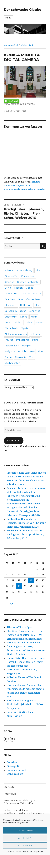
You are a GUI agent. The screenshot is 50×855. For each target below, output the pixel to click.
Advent (9, 270)
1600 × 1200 (21, 111)
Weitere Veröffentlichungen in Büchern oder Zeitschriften (21, 802)
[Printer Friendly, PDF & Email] (25, 101)
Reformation (12, 345)
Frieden (18, 288)
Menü (8, 18)
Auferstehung (24, 270)
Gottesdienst (33, 299)
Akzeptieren (25, 830)
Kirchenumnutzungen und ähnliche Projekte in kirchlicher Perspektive (25, 704)
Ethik (8, 288)
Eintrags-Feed (14, 766)
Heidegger (11, 305)
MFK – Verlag (14, 715)
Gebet (29, 288)
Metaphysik (11, 328)
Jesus (23, 311)
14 (31, 580)
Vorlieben (25, 845)
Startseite (9, 787)
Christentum (28, 276)
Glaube (37, 293)
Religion (26, 345)
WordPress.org (15, 773)
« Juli (12, 603)
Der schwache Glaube (22, 10)
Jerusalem (11, 311)
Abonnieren (13, 440)
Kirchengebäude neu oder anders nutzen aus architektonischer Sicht (25, 692)
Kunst (34, 316)
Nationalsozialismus (16, 334)
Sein (32, 351)
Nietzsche (35, 334)
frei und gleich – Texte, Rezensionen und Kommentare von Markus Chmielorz (26, 650)
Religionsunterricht (16, 351)
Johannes (34, 311)
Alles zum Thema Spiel (19, 627)
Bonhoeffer (11, 276)
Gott (20, 299)
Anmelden (12, 762)
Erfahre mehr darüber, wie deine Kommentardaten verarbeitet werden (24, 185)
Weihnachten (12, 363)
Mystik (24, 328)
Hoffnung (25, 305)
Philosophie (22, 340)
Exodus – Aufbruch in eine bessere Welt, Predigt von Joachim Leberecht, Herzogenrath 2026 (26, 492)
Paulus (9, 340)
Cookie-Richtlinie (14, 851)
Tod (31, 357)
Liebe (18, 322)
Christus (9, 282)
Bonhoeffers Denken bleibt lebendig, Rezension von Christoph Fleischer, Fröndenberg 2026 (26, 523)
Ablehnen (25, 838)
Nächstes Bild (27, 45)
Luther (28, 322)
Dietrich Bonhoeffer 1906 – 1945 (24, 635)
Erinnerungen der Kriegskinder (24, 638)
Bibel (38, 270)
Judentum (11, 316)
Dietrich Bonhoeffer (28, 282)
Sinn (40, 351)
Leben (8, 322)
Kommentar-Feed (16, 770)
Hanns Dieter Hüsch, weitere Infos (26, 658)
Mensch (39, 322)
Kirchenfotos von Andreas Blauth (25, 685)
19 (19, 586)
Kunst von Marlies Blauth (21, 712)
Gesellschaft (12, 293)
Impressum (27, 851)
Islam (37, 305)
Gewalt (26, 293)
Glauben (10, 299)
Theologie (20, 357)
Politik (35, 340)
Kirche (23, 316)
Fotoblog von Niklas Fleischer (23, 642)
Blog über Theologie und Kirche (24, 631)
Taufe (8, 357)
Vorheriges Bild (11, 45)
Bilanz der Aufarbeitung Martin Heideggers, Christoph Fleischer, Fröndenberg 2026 (25, 534)
